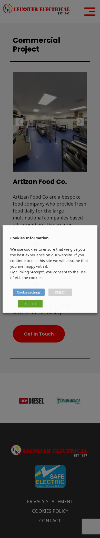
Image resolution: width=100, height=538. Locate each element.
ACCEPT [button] (30, 303)
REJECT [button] (60, 292)
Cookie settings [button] (29, 292)
